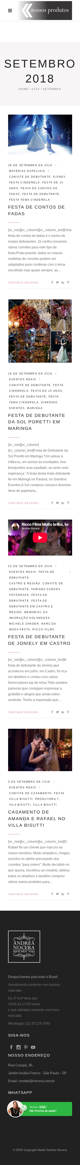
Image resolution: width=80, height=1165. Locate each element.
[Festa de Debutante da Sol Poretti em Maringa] (40, 331)
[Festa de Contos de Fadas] (40, 135)
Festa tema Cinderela (29, 199)
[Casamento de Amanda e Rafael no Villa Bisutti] (40, 750)
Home (24, 89)
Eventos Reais (22, 379)
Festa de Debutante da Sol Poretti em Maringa (36, 422)
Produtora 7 (47, 799)
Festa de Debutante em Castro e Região (31, 606)
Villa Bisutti (45, 804)
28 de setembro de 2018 (30, 165)
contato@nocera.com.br (37, 1081)
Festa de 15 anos (46, 390)
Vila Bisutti (20, 804)
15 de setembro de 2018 (30, 566)
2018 (36, 89)
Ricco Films (43, 629)
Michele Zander (24, 623)
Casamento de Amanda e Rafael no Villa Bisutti (37, 818)
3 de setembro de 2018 (29, 781)
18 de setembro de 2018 (30, 373)
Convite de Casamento (30, 793)
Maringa (35, 408)
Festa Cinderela (24, 182)
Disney (59, 176)
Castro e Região (24, 583)
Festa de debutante (40, 194)
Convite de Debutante (30, 176)
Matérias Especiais (27, 171)
